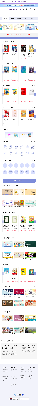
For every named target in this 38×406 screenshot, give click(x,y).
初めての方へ (22, 369)
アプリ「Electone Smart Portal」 (14, 376)
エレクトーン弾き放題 (14, 370)
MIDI (32, 18)
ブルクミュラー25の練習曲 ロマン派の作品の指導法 (6, 225)
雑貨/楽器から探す (5, 376)
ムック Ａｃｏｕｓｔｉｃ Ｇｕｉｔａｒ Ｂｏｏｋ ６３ (23, 54)
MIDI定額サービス (14, 372)
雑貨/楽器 (19, 18)
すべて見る (32, 41)
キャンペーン (13, 387)
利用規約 (29, 369)
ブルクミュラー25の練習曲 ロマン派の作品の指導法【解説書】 (14, 225)
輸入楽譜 (12, 18)
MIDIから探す (4, 380)
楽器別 (3, 21)
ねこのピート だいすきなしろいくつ (22, 277)
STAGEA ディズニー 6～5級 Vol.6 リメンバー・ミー (31, 120)
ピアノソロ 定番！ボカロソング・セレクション (31, 76)
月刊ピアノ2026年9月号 (14, 75)
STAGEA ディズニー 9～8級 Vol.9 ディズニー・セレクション (23, 120)
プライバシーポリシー (31, 376)
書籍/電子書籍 (22, 21)
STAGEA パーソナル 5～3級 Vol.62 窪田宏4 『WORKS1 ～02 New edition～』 (6, 120)
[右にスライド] (35, 50)
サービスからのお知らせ (14, 385)
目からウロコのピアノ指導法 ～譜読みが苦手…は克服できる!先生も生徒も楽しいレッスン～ (31, 225)
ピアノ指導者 (14, 21)
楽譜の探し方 (22, 375)
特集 (28, 21)
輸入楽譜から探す (5, 373)
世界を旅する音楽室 (5, 277)
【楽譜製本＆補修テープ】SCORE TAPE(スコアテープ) (31, 98)
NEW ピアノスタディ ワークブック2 (14, 98)
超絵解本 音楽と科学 (5, 54)
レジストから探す (5, 378)
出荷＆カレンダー (23, 377)
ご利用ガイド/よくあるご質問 (23, 372)
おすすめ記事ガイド (14, 379)
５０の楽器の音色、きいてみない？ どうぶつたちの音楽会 (14, 277)
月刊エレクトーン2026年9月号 (5, 75)
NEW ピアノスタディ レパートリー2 (6, 98)
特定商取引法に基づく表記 (31, 372)
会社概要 (29, 378)
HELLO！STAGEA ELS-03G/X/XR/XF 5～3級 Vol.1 (23, 76)
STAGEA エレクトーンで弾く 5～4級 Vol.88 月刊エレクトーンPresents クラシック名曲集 (14, 120)
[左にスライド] (3, 50)
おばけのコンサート (31, 277)
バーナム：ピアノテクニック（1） (22, 98)
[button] (23, 9)
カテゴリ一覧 (33, 141)
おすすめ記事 (33, 21)
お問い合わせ (22, 379)
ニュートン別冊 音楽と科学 (14, 54)
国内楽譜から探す (5, 371)
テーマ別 (8, 21)
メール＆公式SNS (14, 382)
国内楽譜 (5, 18)
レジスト (25, 18)
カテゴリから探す (5, 369)
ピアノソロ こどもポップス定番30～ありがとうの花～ (23, 225)
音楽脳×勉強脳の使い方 (31, 54)
